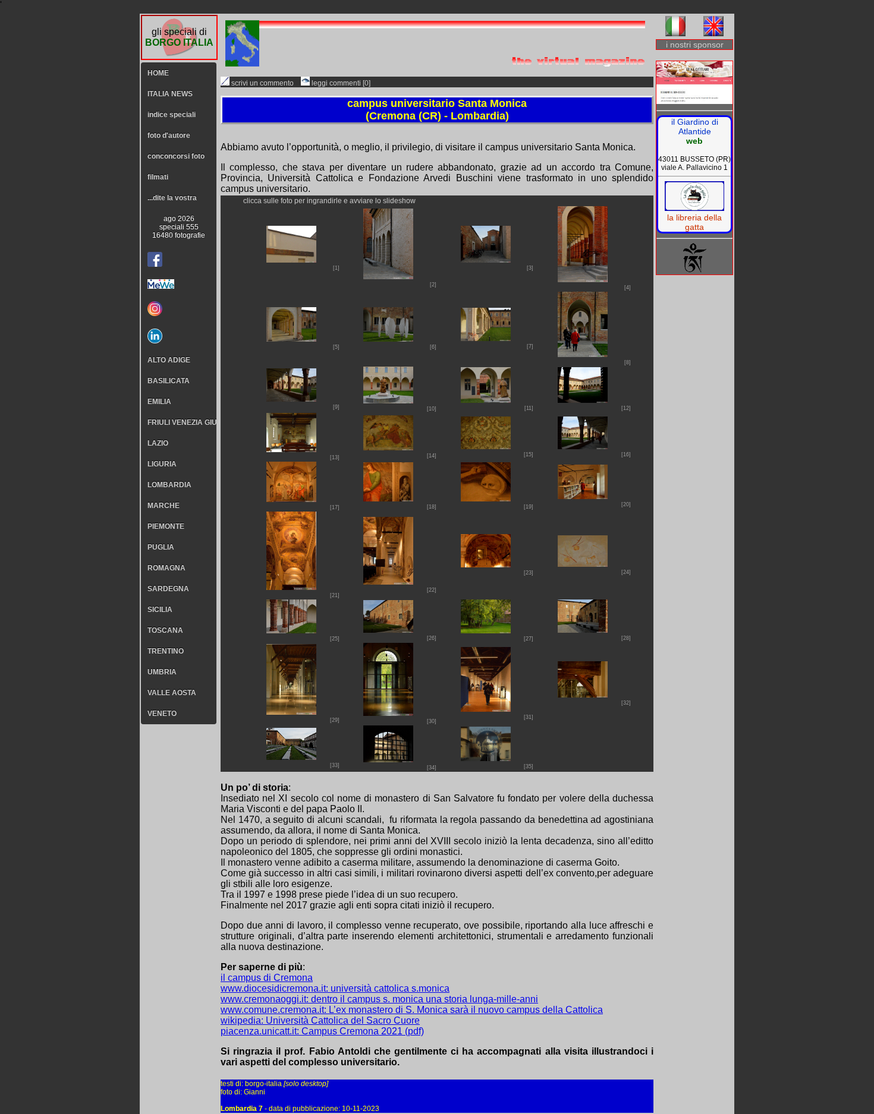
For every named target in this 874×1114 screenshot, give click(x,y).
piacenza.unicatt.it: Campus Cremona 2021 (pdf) (322, 1031)
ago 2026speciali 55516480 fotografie (178, 226)
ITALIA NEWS (170, 94)
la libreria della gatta (694, 222)
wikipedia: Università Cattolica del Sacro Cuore (320, 1020)
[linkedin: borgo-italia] (179, 336)
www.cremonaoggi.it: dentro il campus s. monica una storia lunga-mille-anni (379, 999)
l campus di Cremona (268, 978)
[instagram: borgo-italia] (179, 308)
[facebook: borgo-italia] (155, 259)
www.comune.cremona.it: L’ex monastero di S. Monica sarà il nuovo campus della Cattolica (412, 1010)
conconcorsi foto (176, 156)
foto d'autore (168, 135)
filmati (157, 177)
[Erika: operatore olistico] (694, 83)
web (694, 141)
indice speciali (171, 115)
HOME (158, 73)
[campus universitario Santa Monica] (291, 259)
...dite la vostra (172, 198)
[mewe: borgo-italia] (179, 284)
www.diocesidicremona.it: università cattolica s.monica (335, 988)
